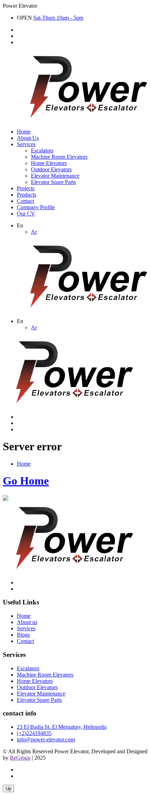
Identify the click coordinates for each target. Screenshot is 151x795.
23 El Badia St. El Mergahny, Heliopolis (61, 727)
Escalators (42, 150)
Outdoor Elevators (51, 169)
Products (26, 195)
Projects (25, 188)
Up (8, 788)
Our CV (26, 214)
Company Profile (36, 207)
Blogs (23, 635)
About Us (28, 138)
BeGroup (20, 758)
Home (24, 132)
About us (27, 622)
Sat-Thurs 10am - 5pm (58, 18)
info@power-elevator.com (46, 739)
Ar (34, 232)
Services (26, 144)
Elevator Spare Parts (53, 182)
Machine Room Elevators (59, 157)
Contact (25, 201)
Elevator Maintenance (55, 176)
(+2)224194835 (34, 733)
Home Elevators (49, 163)
